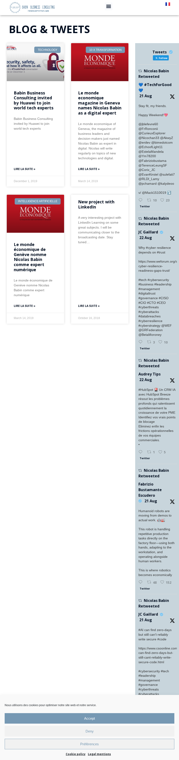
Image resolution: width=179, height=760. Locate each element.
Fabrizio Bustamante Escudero (150, 490)
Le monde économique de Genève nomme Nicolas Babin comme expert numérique (30, 257)
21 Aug (145, 95)
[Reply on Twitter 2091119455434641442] (141, 342)
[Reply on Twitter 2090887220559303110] (141, 582)
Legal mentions (99, 754)
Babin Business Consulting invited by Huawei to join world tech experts (33, 100)
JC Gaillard (148, 232)
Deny (90, 731)
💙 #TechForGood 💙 (155, 87)
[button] (109, 6)
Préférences (89, 744)
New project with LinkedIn (96, 204)
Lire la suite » (24, 169)
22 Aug (145, 237)
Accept (89, 718)
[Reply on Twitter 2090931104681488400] (141, 200)
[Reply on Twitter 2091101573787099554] (141, 452)
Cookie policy (76, 754)
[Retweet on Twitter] (140, 71)
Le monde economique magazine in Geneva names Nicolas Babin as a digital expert (99, 103)
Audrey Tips (149, 374)
